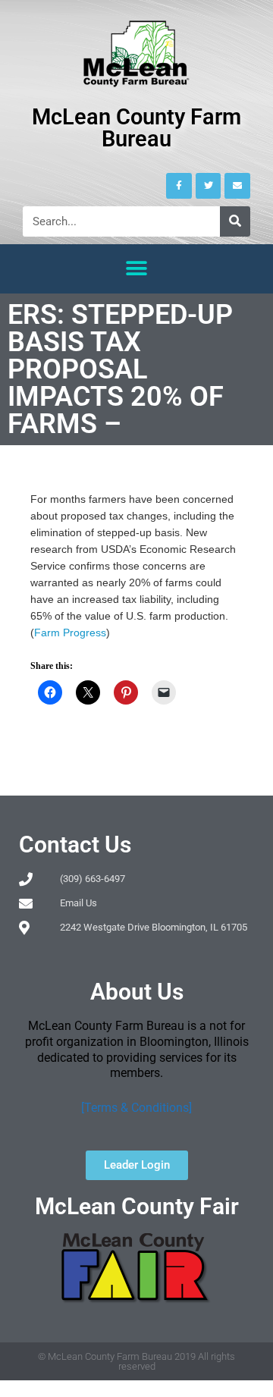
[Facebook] (179, 186)
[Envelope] (237, 186)
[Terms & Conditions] (136, 1107)
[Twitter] (208, 186)
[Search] (235, 221)
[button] (137, 269)
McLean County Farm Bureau (136, 128)
